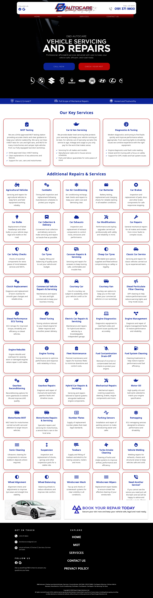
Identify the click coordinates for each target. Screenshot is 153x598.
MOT (76, 545)
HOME (76, 537)
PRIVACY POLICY (76, 568)
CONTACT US (76, 560)
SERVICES (76, 553)
